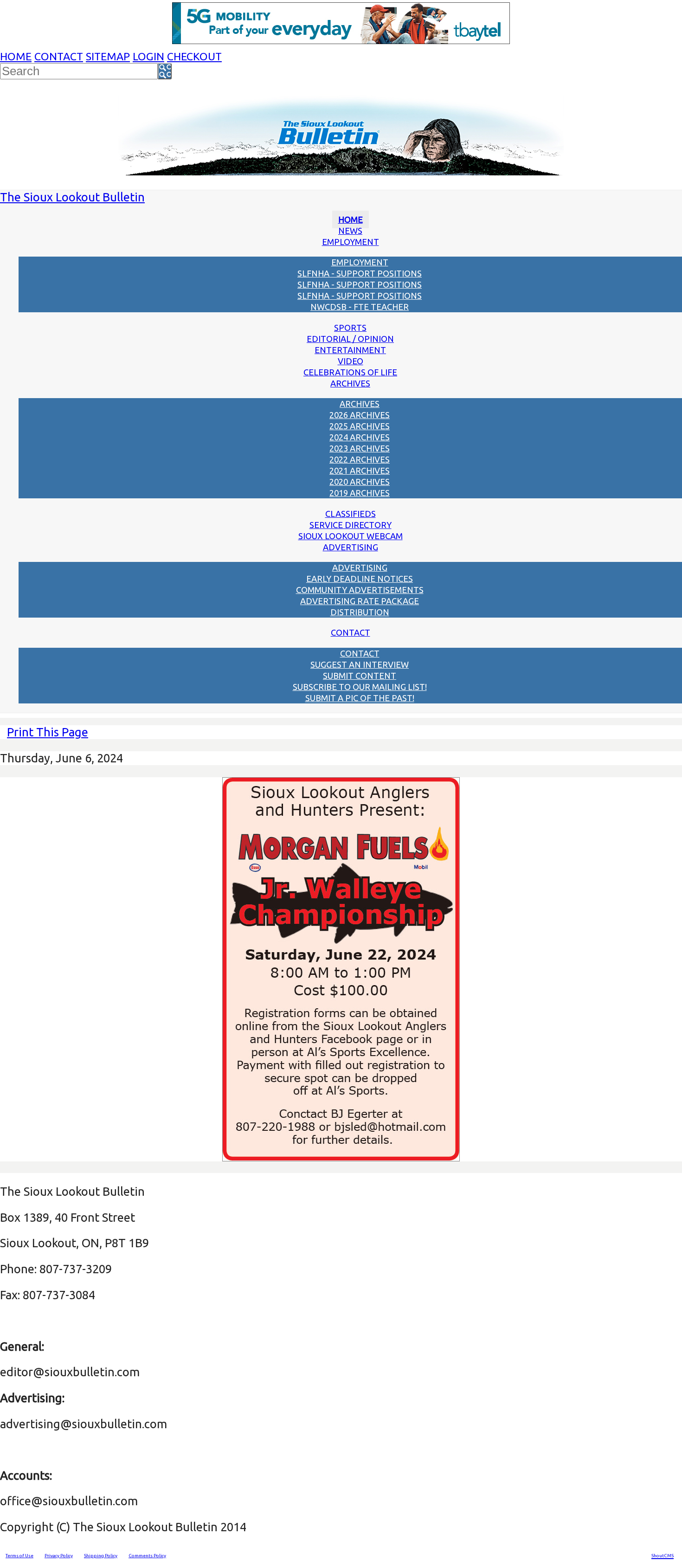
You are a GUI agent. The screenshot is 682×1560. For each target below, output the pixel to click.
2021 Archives (359, 470)
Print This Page (47, 732)
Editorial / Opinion (350, 338)
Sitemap (108, 56)
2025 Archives (359, 426)
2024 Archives (359, 437)
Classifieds (350, 513)
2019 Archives (359, 492)
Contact (58, 56)
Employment (350, 241)
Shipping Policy (100, 1555)
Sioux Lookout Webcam (350, 536)
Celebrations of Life (350, 372)
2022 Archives (359, 459)
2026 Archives (359, 414)
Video (350, 361)
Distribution (359, 612)
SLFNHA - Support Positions (359, 273)
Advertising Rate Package (359, 601)
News (350, 230)
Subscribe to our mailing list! (360, 686)
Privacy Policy (59, 1555)
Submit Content (359, 675)
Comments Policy (147, 1555)
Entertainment (350, 350)
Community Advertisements (360, 589)
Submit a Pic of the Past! (359, 698)
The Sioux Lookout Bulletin (72, 197)
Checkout (194, 56)
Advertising (350, 547)
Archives (350, 383)
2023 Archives (359, 448)
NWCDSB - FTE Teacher (359, 306)
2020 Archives (359, 481)
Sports (350, 327)
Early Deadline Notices (359, 578)
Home (16, 56)
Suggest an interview (359, 664)
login (148, 56)
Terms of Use (19, 1555)
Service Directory (350, 524)
